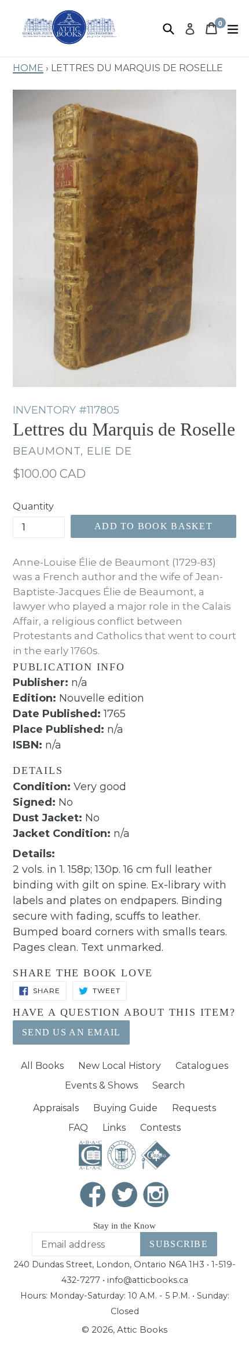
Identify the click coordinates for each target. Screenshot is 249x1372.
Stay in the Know (124, 1225)
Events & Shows (101, 1085)
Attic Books (142, 1329)
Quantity (33, 506)
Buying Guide (125, 1107)
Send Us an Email (71, 1032)
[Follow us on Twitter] (124, 1196)
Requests (194, 1107)
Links (114, 1127)
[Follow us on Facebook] (93, 1196)
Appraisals (56, 1107)
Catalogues (201, 1065)
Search (168, 1085)
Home (28, 66)
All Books (42, 1065)
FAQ (78, 1127)
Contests (160, 1127)
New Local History (119, 1065)
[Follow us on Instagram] (156, 1196)
